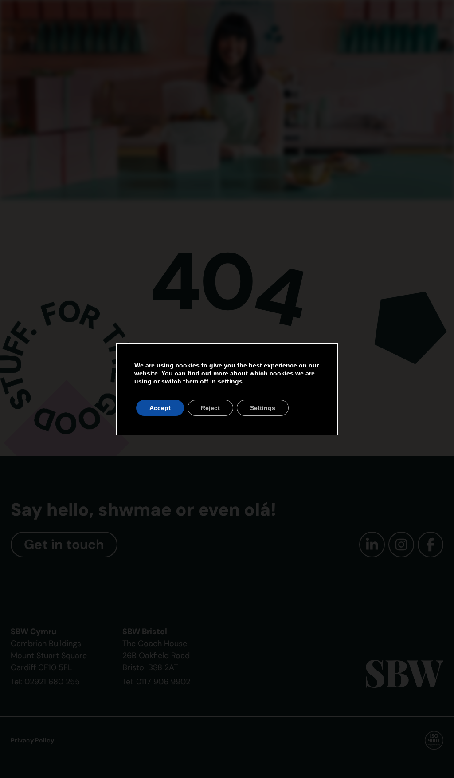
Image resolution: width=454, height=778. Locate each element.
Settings (262, 407)
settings (230, 381)
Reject (210, 407)
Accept (160, 407)
